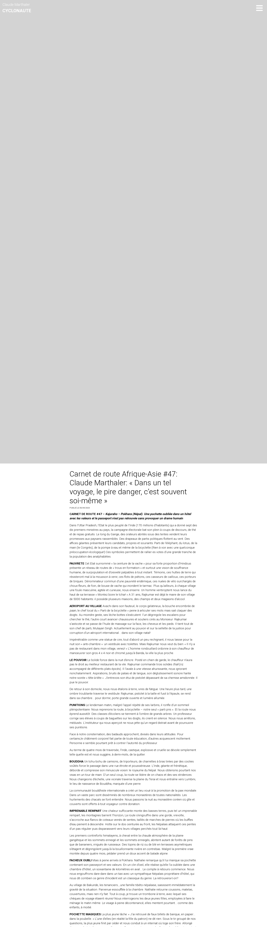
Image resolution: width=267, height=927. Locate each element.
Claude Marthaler (16, 7)
